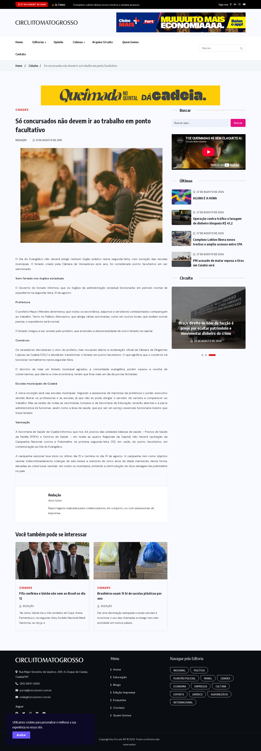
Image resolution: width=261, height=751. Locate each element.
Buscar (238, 123)
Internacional (183, 702)
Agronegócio (219, 694)
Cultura (221, 686)
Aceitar (21, 735)
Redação (28, 606)
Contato (20, 54)
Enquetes (119, 700)
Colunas (78, 42)
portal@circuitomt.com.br (35, 690)
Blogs (117, 685)
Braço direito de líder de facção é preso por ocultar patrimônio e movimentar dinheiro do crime (206, 328)
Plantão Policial (184, 678)
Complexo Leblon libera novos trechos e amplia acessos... (107, 5)
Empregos (200, 686)
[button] (202, 355)
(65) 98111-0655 (29, 683)
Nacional (179, 670)
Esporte (178, 694)
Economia (179, 686)
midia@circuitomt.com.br (35, 697)
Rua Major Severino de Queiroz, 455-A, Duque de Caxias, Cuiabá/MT (51, 674)
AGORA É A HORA (205, 198)
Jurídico (197, 694)
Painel (208, 678)
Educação (120, 677)
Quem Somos (130, 42)
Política (199, 670)
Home (19, 42)
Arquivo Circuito (102, 42)
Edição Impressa (124, 692)
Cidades (33, 66)
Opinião (58, 42)
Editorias (38, 42)
